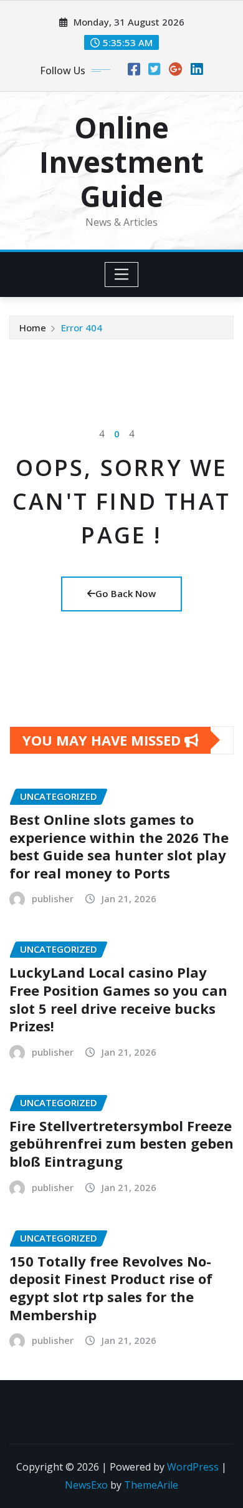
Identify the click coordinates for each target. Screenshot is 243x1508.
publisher (53, 898)
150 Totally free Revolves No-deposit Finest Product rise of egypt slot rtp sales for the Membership (110, 1288)
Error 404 (81, 327)
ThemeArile (151, 1485)
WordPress (193, 1467)
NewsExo (86, 1485)
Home (32, 327)
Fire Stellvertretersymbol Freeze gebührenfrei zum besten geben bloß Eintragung (121, 1143)
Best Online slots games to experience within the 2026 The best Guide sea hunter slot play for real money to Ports (119, 846)
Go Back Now (125, 593)
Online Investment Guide (121, 161)
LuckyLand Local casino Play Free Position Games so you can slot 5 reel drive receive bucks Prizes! (118, 999)
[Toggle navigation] (122, 274)
